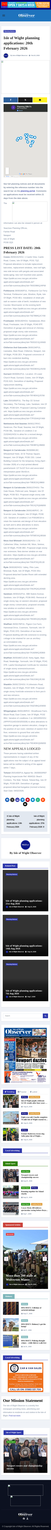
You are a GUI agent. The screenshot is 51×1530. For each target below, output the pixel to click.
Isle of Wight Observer (28, 852)
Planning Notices (9, 31)
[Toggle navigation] (3, 15)
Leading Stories (34, 1097)
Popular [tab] (23, 1092)
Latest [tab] (34, 1092)
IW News (24, 1097)
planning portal (28, 191)
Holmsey (24, 1304)
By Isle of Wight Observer (19, 55)
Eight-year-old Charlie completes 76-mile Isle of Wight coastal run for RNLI (34, 1119)
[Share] (11, 99)
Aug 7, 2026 (31, 997)
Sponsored (10, 1234)
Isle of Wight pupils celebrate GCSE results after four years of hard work (34, 1103)
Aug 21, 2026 (31, 907)
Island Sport (25, 1171)
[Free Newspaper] (40, 99)
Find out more (14, 1416)
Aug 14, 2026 (31, 952)
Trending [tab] (10, 1092)
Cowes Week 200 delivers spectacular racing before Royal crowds (34, 1210)
